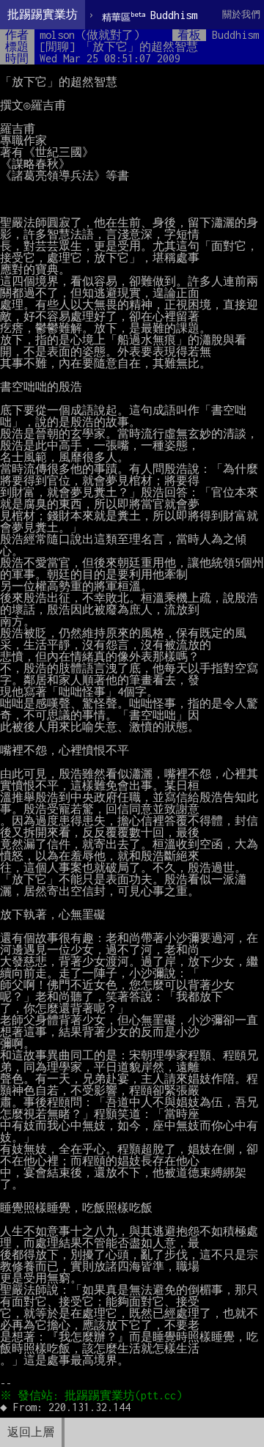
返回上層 (30, 1432)
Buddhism (149, 16)
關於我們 (241, 14)
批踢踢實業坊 (42, 14)
